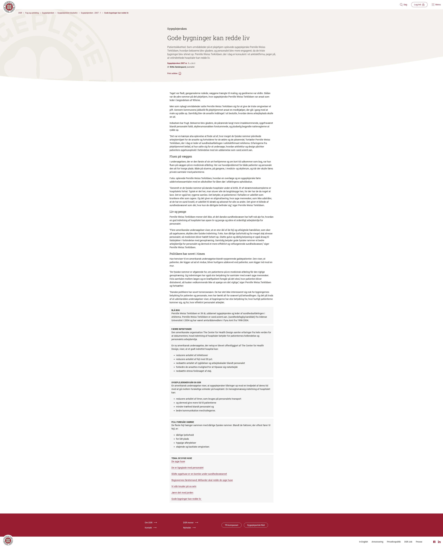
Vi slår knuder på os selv (183, 486)
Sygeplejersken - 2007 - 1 (91, 13)
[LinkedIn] (439, 541)
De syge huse (178, 461)
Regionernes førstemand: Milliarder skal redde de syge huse (202, 480)
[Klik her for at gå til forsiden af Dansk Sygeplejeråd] (201, 4)
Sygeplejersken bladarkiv (67, 13)
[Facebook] (434, 541)
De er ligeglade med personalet (187, 467)
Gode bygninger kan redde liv (116, 13)
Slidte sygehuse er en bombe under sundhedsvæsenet (199, 473)
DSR (20, 13)
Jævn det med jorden (182, 492)
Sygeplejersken (48, 13)
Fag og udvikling (32, 13)
